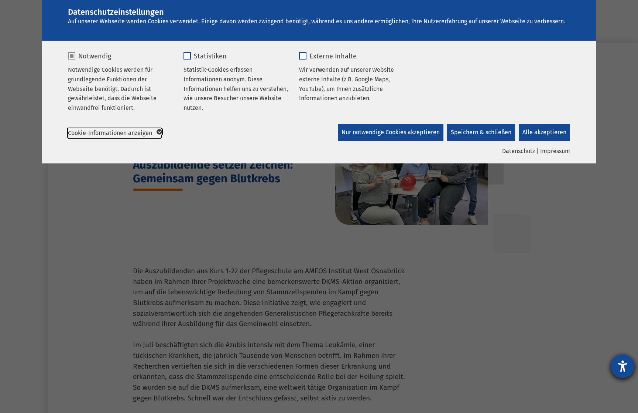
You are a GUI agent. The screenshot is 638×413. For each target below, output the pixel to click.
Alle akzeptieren (544, 132)
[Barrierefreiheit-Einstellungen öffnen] (622, 366)
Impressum (555, 151)
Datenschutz (518, 151)
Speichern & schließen (481, 132)
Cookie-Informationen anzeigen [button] (111, 132)
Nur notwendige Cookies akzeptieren (391, 132)
